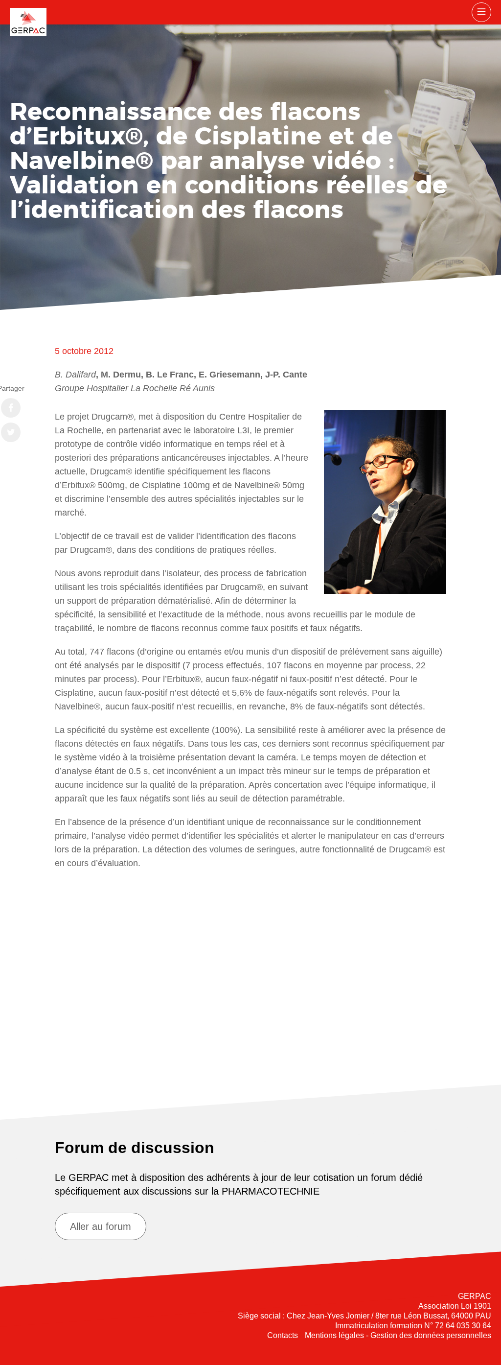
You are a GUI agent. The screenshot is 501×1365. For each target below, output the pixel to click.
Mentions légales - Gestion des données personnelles (398, 1335)
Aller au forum (100, 1226)
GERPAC (28, 22)
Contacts (282, 1335)
